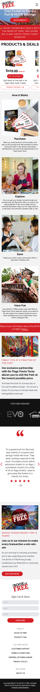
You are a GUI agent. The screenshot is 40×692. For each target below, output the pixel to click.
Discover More (12, 574)
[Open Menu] (36, 4)
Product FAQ (20, 637)
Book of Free (20, 633)
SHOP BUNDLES (20, 20)
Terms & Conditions (20, 653)
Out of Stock (15, 76)
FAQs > (24, 329)
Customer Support (20, 649)
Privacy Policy (21, 662)
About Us (20, 673)
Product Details (13, 87)
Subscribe (20, 620)
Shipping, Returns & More (20, 657)
